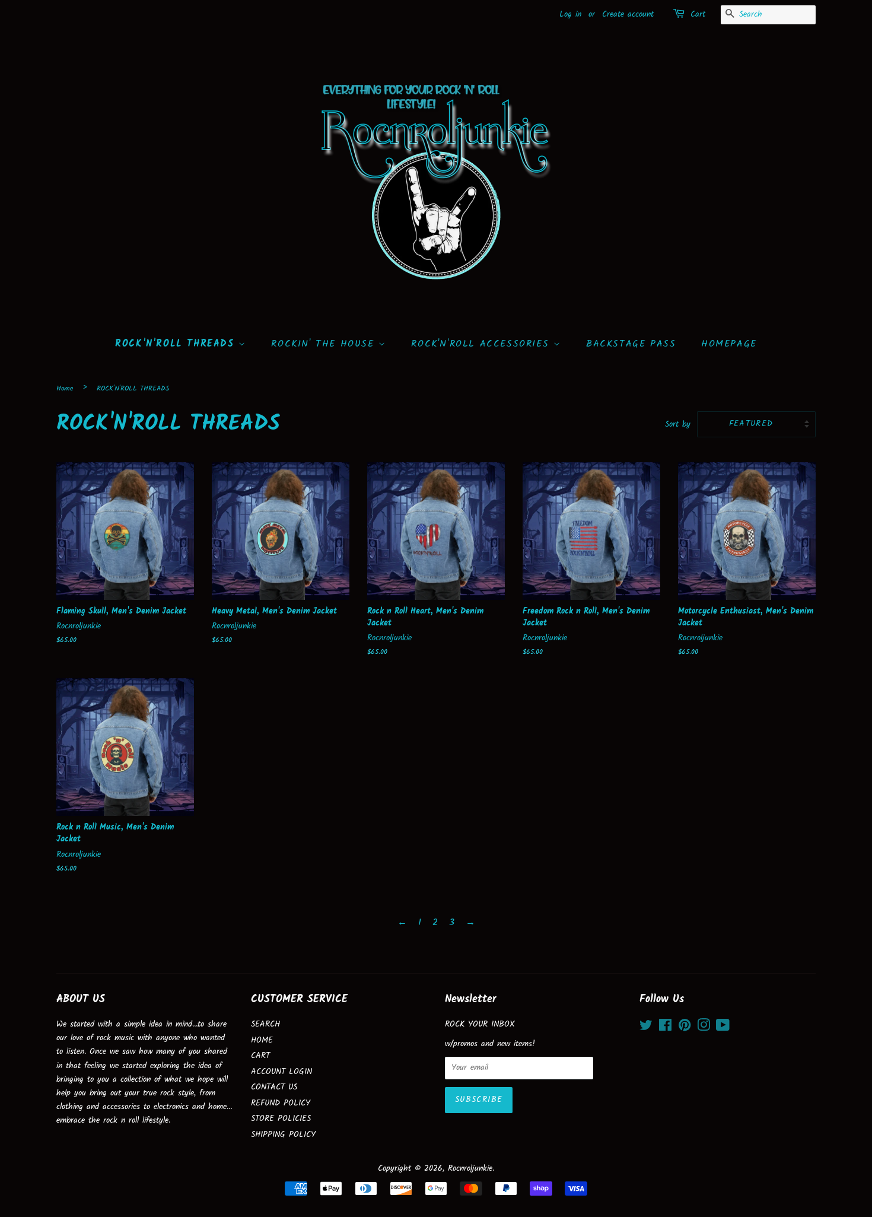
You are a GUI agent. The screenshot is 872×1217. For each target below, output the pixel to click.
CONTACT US (274, 1087)
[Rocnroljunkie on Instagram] (703, 1028)
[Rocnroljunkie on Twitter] (646, 1028)
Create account (628, 14)
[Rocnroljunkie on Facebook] (665, 1028)
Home (64, 388)
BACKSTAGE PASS (631, 343)
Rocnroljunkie (470, 1168)
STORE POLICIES (281, 1119)
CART (260, 1056)
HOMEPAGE (729, 343)
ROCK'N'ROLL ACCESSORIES (482, 343)
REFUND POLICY (280, 1103)
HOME (262, 1040)
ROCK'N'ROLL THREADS (176, 343)
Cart (697, 14)
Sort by (677, 424)
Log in (570, 14)
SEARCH (265, 1024)
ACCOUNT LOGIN (281, 1072)
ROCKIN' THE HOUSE (324, 343)
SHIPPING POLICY (283, 1135)
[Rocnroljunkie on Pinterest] (684, 1028)
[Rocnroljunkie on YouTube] (723, 1028)
